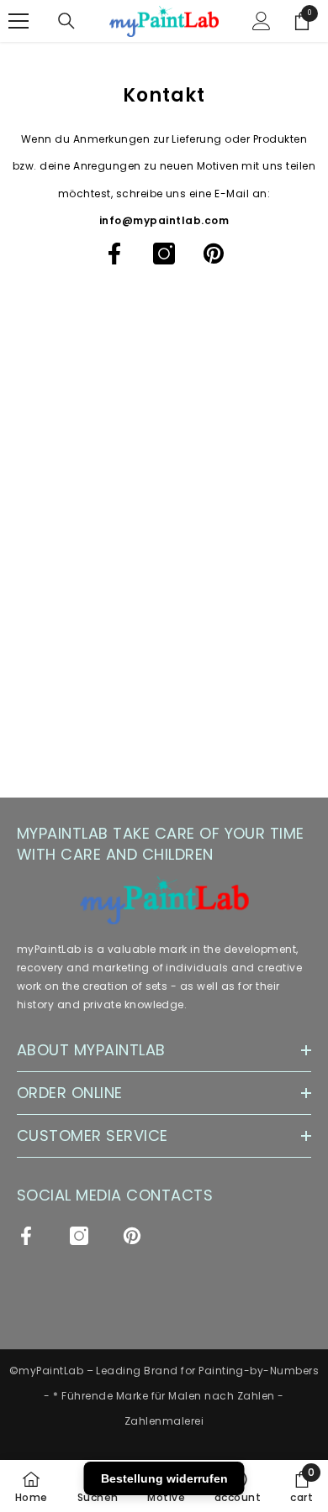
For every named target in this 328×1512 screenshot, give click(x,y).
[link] (301, 1486)
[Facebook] (114, 253)
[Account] (261, 21)
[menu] (18, 21)
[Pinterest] (213, 253)
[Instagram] (164, 253)
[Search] (66, 21)
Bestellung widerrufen (164, 1478)
